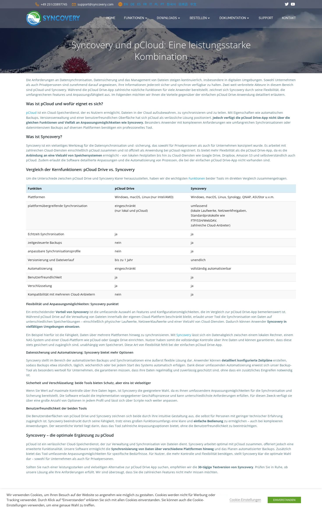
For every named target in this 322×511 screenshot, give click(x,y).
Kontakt (289, 18)
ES (139, 4)
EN (126, 4)
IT (150, 4)
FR (145, 4)
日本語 (183, 4)
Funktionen (197, 178)
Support (266, 18)
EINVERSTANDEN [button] (284, 500)
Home (110, 18)
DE (132, 4)
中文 (193, 4)
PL (156, 4)
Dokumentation (232, 18)
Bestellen (198, 18)
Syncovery (183, 335)
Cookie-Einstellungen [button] (245, 499)
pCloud (31, 112)
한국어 (171, 4)
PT (162, 4)
